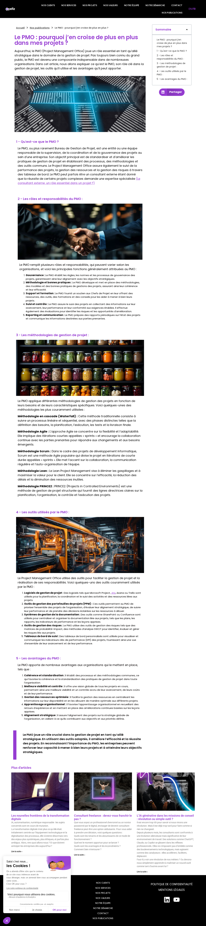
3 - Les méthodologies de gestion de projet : (171, 65)
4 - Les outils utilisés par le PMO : (171, 73)
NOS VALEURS (110, 5)
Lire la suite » (16, 851)
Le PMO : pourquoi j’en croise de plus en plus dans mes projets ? (172, 43)
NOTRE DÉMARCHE (155, 5)
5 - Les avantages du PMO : (172, 79)
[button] (187, 29)
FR (194, 8)
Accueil (20, 27)
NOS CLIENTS (48, 5)
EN (190, 8)
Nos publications (40, 27)
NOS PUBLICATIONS (172, 12)
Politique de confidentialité (172, 884)
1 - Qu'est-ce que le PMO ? (172, 51)
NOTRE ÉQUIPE (131, 5)
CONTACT (176, 5)
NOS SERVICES (68, 5)
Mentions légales (172, 890)
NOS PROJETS (90, 5)
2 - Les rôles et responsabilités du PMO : (170, 57)
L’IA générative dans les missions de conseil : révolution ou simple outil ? (165, 817)
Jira (113, 593)
